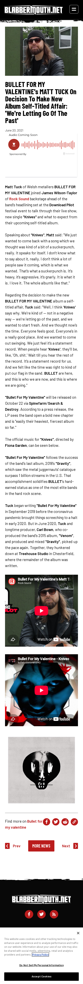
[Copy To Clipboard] (74, 821)
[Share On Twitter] (55, 821)
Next (66, 845)
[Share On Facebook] (46, 821)
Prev (17, 845)
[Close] (78, 933)
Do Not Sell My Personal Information (41, 965)
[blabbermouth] (33, 13)
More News (41, 845)
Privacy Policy (40, 954)
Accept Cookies (41, 976)
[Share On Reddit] (65, 821)
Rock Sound (19, 198)
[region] (41, 955)
